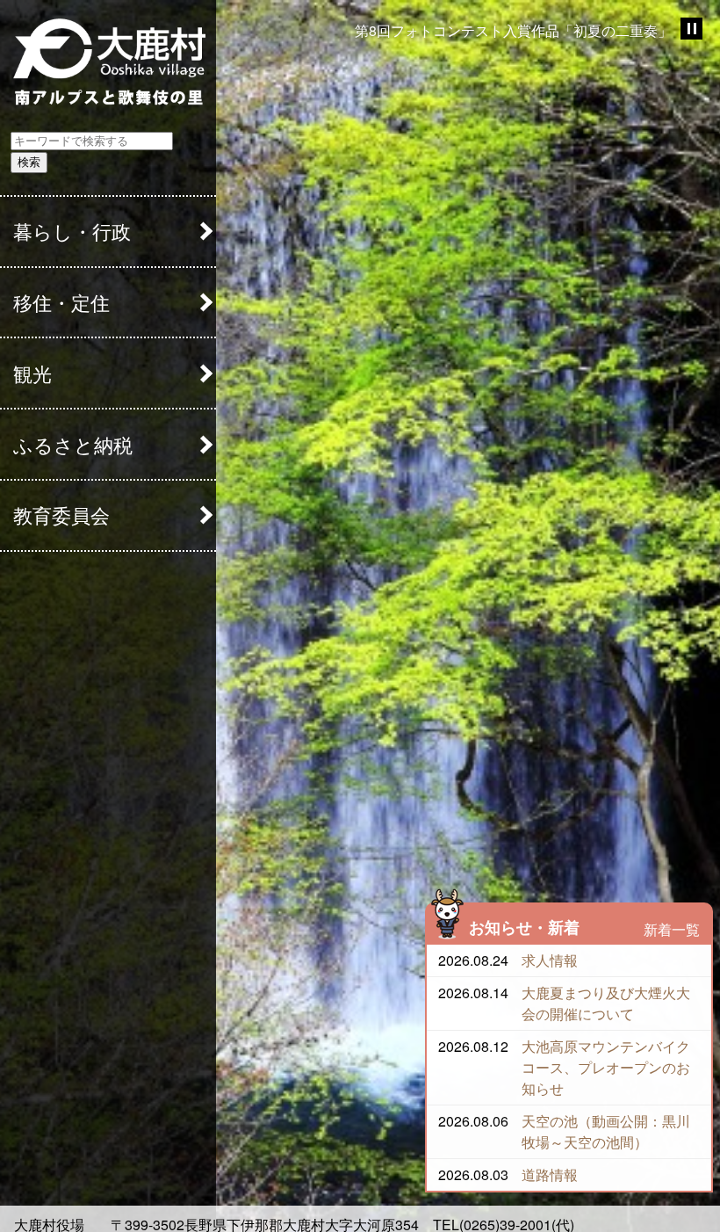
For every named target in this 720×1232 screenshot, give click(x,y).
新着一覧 (672, 929)
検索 (29, 162)
